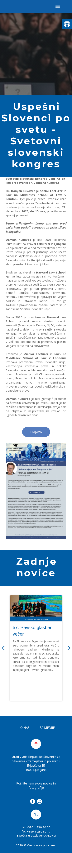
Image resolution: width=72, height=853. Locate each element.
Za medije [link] (47, 728)
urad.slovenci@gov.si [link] (42, 835)
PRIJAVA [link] (36, 432)
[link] (67, 24)
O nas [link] (25, 728)
